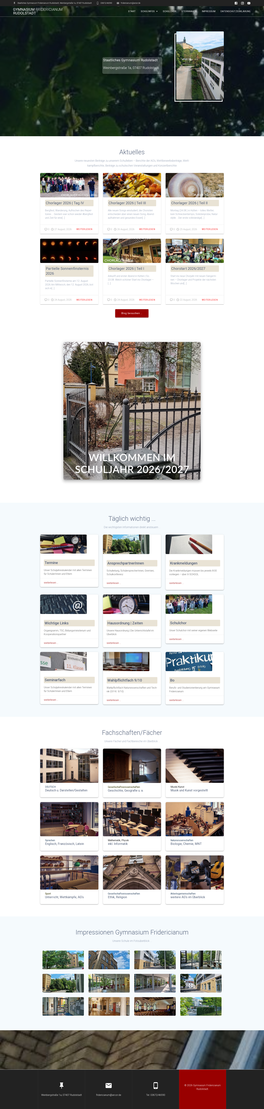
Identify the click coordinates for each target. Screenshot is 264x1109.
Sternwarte (189, 11)
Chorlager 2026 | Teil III (127, 203)
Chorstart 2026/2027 (188, 268)
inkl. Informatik (118, 843)
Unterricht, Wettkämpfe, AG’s (64, 897)
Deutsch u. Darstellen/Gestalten (66, 790)
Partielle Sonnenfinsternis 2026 (67, 271)
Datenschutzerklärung (236, 11)
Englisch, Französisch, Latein (64, 843)
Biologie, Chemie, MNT (186, 843)
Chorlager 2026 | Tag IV (65, 203)
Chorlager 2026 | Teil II (189, 203)
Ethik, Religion (117, 897)
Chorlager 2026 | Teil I (126, 268)
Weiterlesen (84, 229)
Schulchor (169, 11)
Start (132, 11)
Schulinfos (148, 11)
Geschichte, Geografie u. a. (125, 790)
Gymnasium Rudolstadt (37, 11)
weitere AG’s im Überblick (187, 897)
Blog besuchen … (131, 313)
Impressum (209, 11)
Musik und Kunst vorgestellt (189, 790)
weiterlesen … (51, 582)
